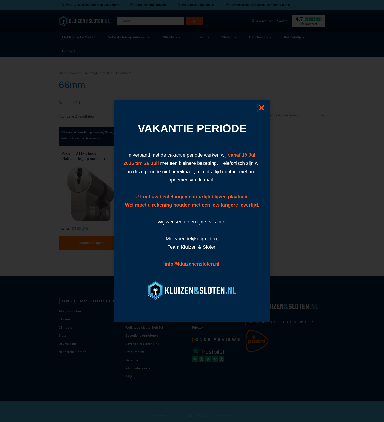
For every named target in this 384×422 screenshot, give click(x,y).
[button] (261, 108)
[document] (192, 211)
